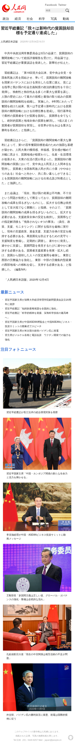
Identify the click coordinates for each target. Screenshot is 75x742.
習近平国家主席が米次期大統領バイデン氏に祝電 (32, 330)
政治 (6, 18)
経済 (18, 18)
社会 (30, 18)
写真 (54, 18)
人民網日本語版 (9, 41)
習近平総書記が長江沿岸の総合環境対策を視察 (32, 412)
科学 (42, 18)
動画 (66, 18)
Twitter (62, 4)
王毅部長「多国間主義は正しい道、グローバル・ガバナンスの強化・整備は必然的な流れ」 (37, 597)
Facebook (51, 4)
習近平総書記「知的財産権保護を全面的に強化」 (32, 308)
